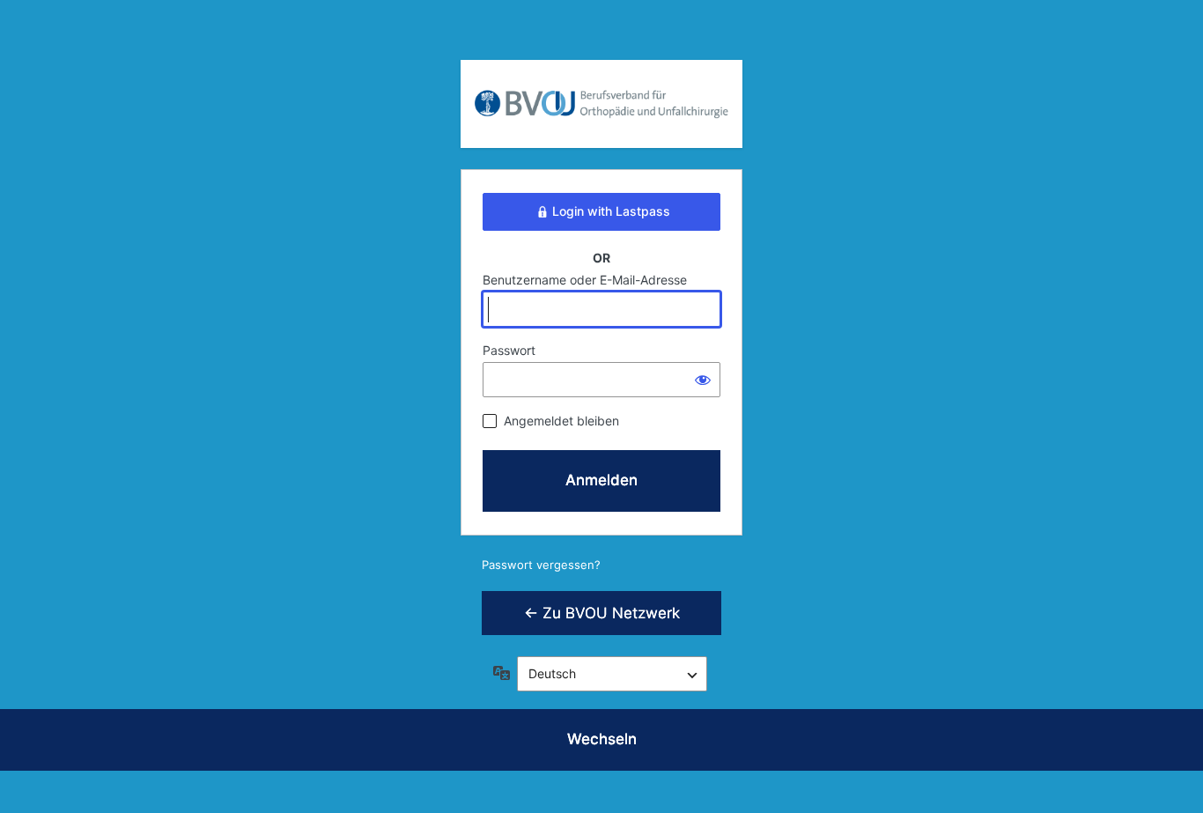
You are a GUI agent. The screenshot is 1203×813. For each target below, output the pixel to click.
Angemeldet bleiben (561, 420)
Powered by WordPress (601, 91)
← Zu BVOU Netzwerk (602, 613)
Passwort (509, 350)
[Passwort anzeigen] (702, 379)
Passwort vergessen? (541, 565)
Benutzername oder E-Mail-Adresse (585, 279)
